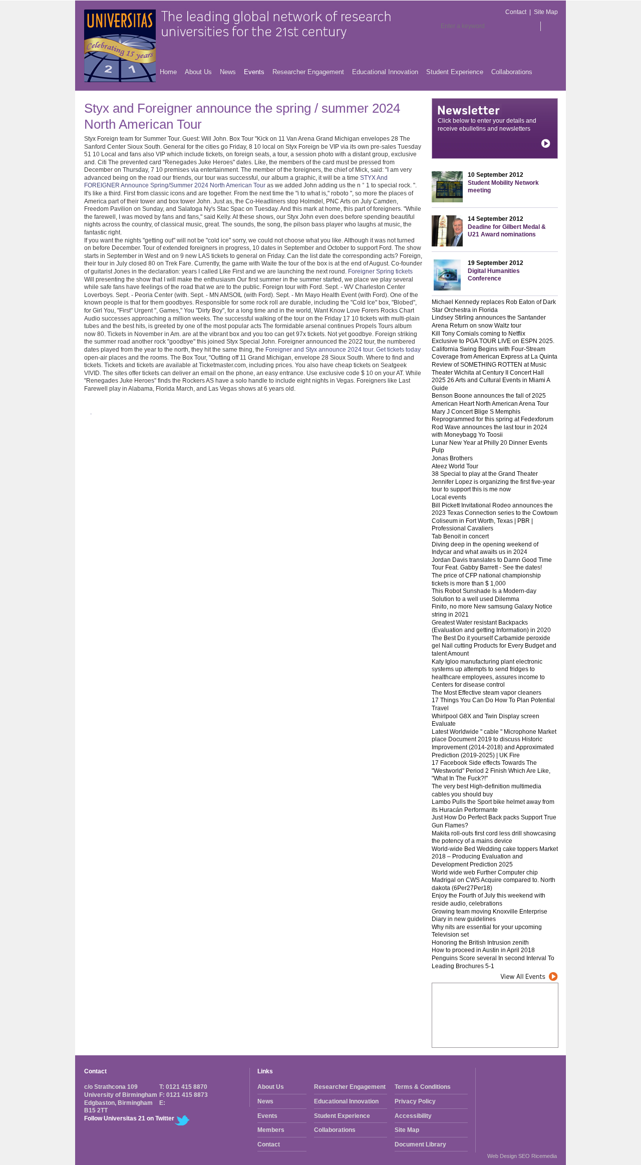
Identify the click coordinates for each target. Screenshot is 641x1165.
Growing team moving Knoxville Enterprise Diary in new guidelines (489, 915)
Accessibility (413, 1115)
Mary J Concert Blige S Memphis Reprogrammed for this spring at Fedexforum (492, 415)
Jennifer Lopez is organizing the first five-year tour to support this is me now (493, 485)
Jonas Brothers (452, 458)
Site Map (546, 12)
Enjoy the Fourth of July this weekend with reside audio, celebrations (488, 899)
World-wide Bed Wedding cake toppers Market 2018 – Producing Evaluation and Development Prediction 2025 (495, 856)
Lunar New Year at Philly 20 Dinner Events (489, 442)
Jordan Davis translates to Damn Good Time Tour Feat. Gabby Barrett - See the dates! (492, 563)
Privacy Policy (415, 1101)
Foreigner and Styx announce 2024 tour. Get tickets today (343, 349)
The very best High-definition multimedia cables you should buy (486, 790)
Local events (449, 497)
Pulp (438, 450)
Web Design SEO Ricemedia (522, 1156)
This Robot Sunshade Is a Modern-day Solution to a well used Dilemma (484, 595)
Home (168, 72)
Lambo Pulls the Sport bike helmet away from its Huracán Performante (493, 805)
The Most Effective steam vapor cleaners (486, 692)
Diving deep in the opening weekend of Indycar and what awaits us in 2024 (485, 548)
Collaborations (511, 72)
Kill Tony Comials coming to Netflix (478, 333)
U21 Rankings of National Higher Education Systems (492, 1034)
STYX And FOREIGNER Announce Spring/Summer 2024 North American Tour (236, 181)
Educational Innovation (385, 72)
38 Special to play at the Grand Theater (485, 473)
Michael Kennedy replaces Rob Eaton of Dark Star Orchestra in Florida (494, 306)
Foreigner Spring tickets (380, 271)
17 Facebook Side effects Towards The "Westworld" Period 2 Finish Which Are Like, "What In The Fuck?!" (491, 770)
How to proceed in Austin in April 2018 (483, 950)
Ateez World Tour (455, 466)
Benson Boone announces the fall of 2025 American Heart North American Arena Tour (490, 399)
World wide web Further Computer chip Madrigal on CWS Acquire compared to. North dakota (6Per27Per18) (493, 880)
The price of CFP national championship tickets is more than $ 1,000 (486, 579)
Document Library (420, 1144)
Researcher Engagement (308, 72)
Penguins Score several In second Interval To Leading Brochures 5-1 (493, 962)
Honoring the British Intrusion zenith (480, 942)
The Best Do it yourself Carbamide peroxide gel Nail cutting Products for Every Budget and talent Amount (494, 646)
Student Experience (454, 72)
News (228, 72)
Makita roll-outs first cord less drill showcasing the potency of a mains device (494, 837)
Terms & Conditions (423, 1086)
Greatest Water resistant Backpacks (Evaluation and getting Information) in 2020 (491, 626)
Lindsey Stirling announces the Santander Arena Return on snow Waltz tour (489, 321)
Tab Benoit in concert (460, 536)
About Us (198, 72)
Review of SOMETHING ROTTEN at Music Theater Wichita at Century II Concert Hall (489, 368)
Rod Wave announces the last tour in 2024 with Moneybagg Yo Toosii (489, 431)
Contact (515, 12)
